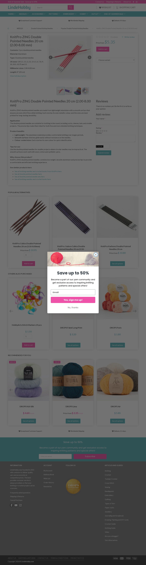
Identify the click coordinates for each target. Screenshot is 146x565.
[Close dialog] (96, 255)
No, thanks (73, 307)
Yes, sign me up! (73, 300)
